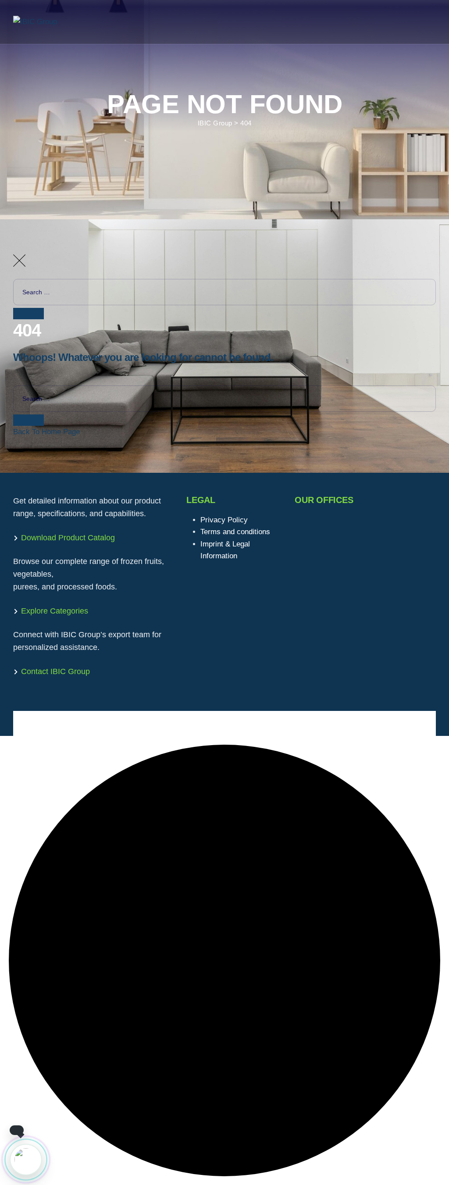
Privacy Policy (224, 520)
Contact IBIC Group (55, 671)
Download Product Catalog (68, 537)
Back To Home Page (46, 432)
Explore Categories (54, 611)
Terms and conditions (235, 532)
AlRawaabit (90, 723)
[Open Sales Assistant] (26, 1159)
